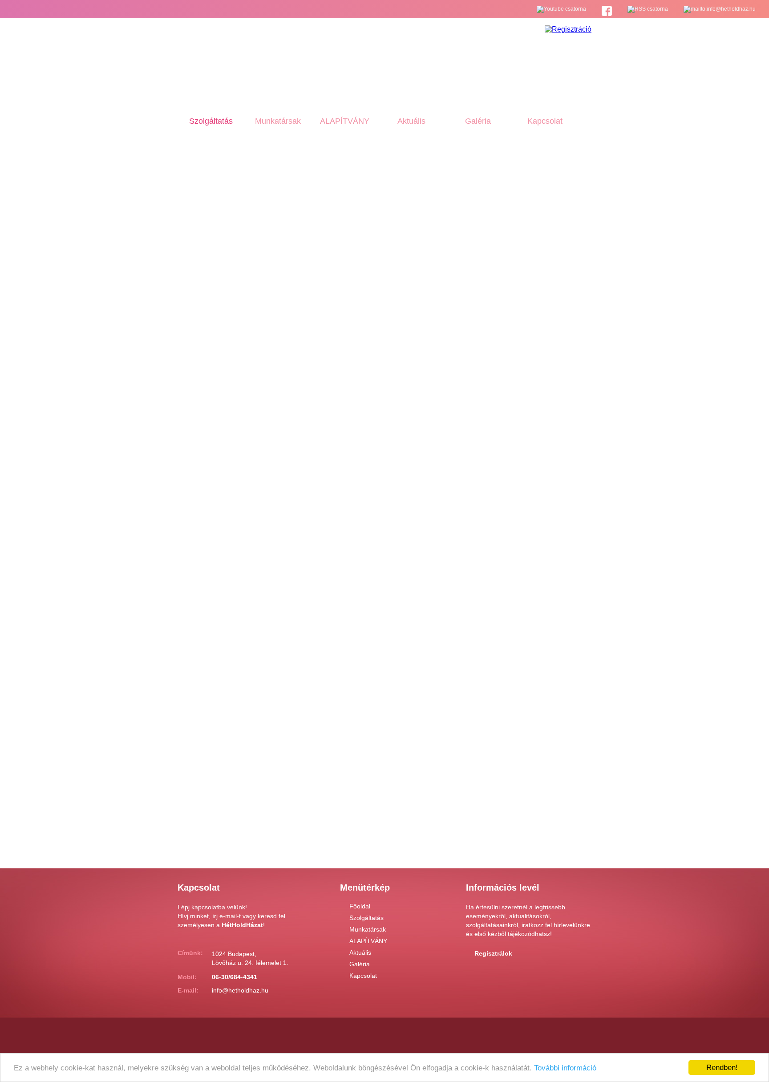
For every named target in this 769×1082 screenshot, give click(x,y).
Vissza (216, 832)
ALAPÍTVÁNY (344, 121)
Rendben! (722, 1067)
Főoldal (359, 906)
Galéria (478, 121)
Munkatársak (278, 121)
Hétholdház (219, 59)
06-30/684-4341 (234, 977)
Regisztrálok (493, 953)
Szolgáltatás (211, 121)
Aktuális (411, 121)
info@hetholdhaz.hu (240, 990)
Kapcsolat (545, 121)
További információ (565, 1068)
